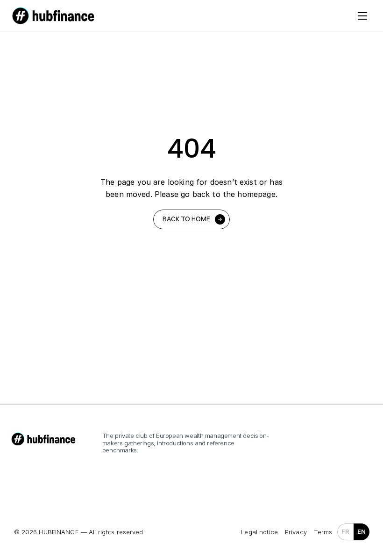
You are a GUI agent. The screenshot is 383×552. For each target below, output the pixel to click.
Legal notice (259, 532)
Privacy (296, 532)
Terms (323, 532)
